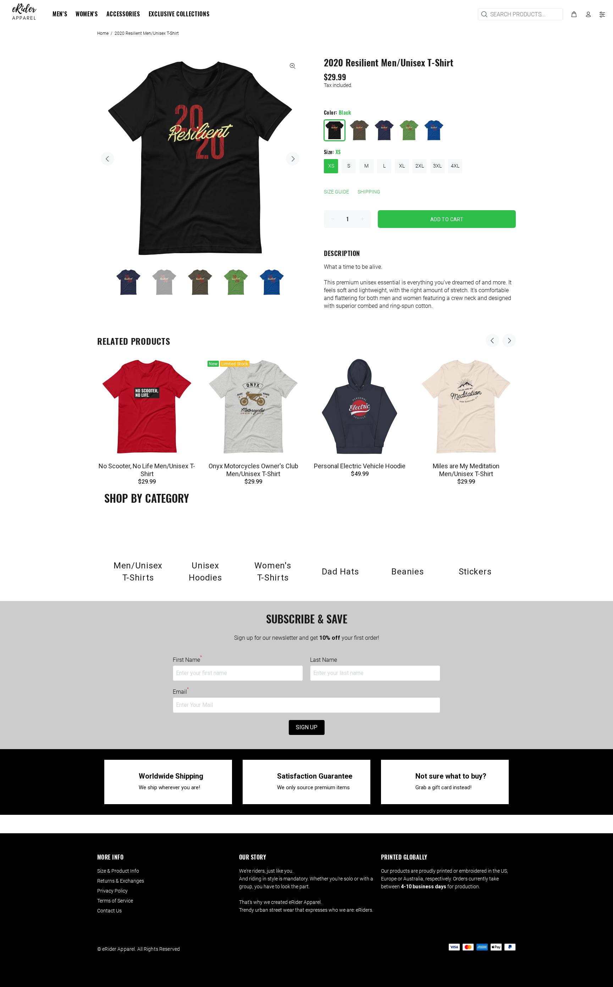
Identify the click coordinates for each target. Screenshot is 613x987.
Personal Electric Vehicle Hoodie (359, 466)
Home (103, 33)
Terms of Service (115, 901)
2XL (419, 166)
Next (292, 158)
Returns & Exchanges (120, 881)
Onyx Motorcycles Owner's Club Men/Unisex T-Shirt (253, 470)
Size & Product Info (118, 871)
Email (181, 691)
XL (402, 166)
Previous (107, 158)
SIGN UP (306, 727)
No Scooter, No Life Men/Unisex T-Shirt (147, 470)
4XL (455, 166)
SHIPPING (369, 192)
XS (331, 166)
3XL (437, 166)
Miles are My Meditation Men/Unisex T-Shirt (466, 470)
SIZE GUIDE (336, 192)
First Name (187, 659)
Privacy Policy (112, 891)
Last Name (323, 659)
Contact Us (109, 911)
